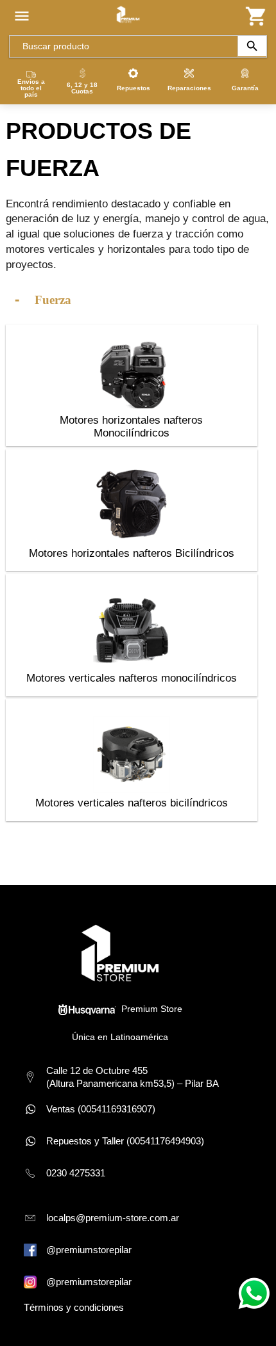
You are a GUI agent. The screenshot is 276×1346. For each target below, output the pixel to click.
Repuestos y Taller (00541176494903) (125, 1140)
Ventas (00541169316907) (100, 1108)
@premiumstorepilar (89, 1249)
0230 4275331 (75, 1172)
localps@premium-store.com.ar (112, 1217)
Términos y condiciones (74, 1307)
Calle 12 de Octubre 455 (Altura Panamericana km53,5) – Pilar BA (132, 1077)
